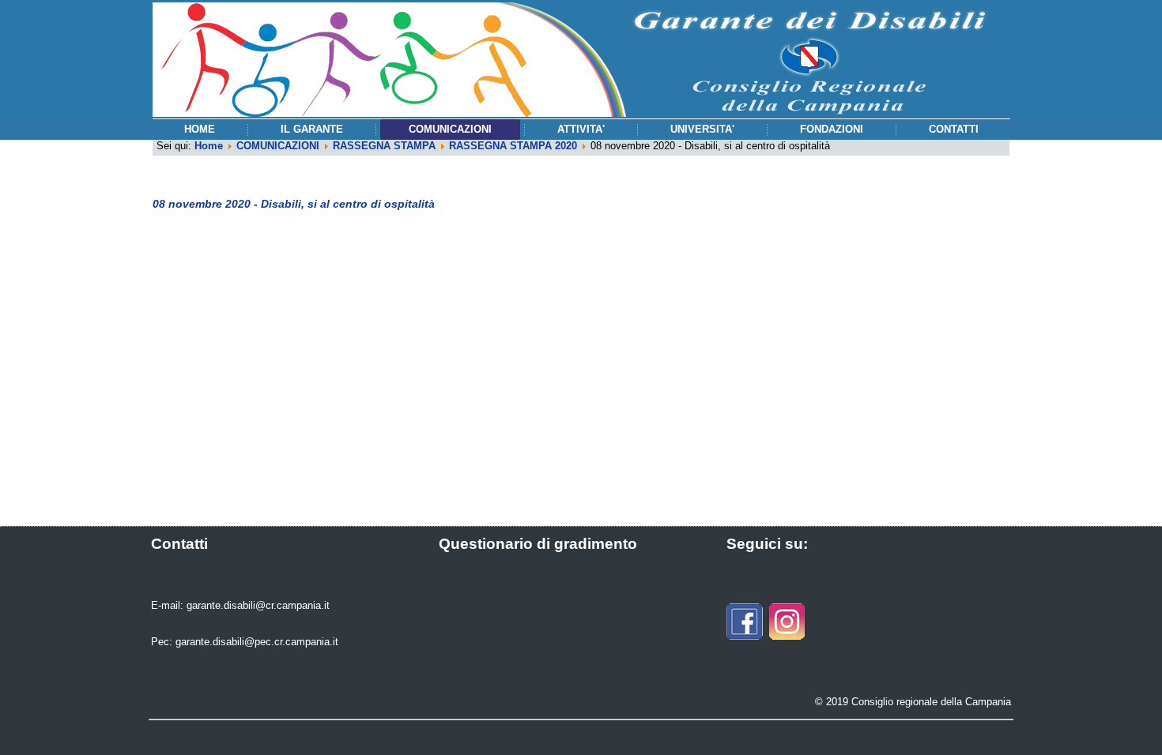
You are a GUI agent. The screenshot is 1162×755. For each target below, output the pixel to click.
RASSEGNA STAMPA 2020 (513, 146)
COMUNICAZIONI (450, 129)
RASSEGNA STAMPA (384, 146)
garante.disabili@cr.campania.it (258, 605)
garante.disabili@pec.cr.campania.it (256, 642)
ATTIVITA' (581, 129)
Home (208, 146)
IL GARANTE (312, 129)
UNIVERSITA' (702, 129)
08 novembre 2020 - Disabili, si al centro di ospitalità (294, 203)
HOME (199, 129)
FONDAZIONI (831, 129)
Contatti (954, 129)
